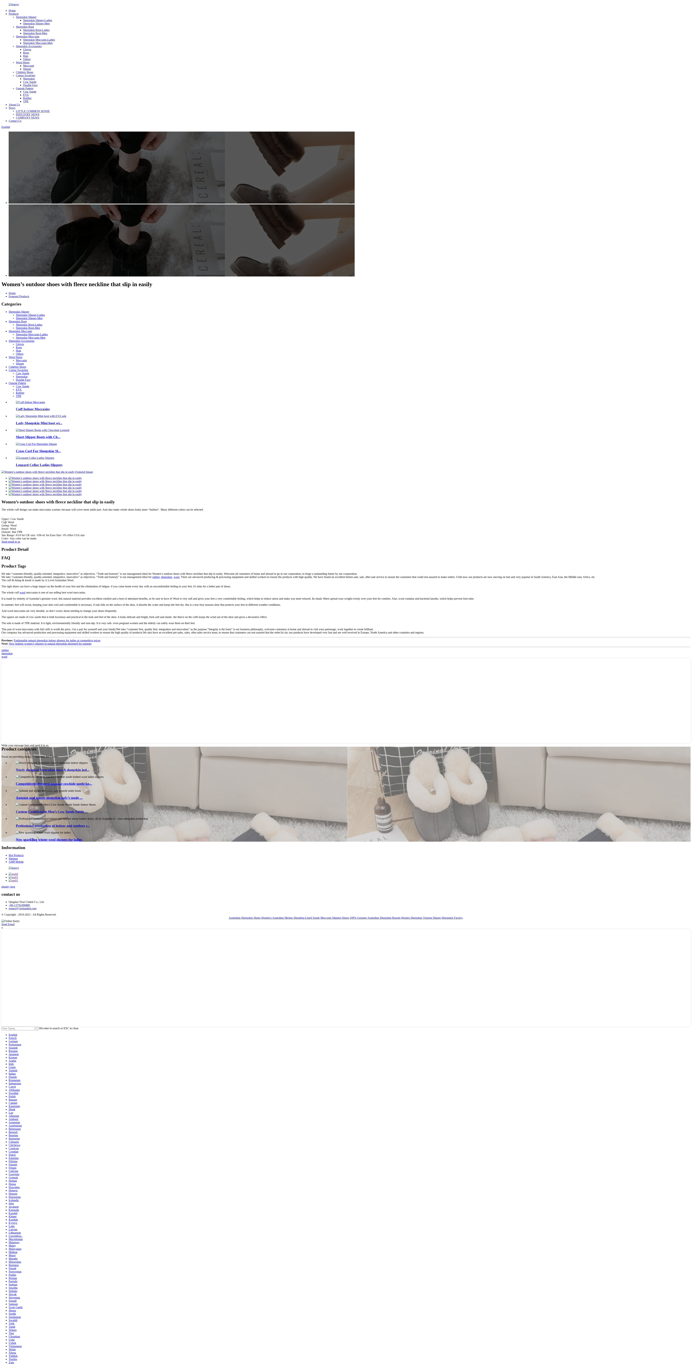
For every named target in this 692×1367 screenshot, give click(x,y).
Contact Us (15, 120)
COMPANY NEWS (27, 117)
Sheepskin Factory (452, 917)
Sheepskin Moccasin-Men (38, 43)
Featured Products (19, 296)
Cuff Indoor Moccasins (33, 409)
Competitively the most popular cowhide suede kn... (54, 784)
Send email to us (10, 541)
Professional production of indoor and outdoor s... (53, 826)
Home (12, 10)
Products (14, 13)
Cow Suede (29, 81)
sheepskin (166, 577)
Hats (25, 55)
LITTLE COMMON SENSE (33, 111)
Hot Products (16, 855)
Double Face (30, 85)
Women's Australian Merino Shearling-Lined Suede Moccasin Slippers (301, 917)
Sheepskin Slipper (26, 17)
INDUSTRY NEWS (27, 114)
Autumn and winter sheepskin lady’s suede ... (49, 798)
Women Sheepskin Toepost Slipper (421, 917)
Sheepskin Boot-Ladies (36, 30)
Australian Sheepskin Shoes (244, 917)
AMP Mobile (16, 861)
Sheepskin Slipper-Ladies (37, 20)
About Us (14, 104)
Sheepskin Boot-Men (35, 33)
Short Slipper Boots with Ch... (38, 437)
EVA (26, 94)
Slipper (27, 68)
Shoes (345, 917)
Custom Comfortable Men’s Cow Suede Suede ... (52, 812)
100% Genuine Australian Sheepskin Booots (375, 917)
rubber (155, 577)
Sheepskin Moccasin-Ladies (39, 39)
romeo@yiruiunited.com (22, 908)
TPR (25, 101)
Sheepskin (29, 78)
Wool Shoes (23, 62)
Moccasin (28, 65)
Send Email (8, 924)
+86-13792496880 (19, 905)
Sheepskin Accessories (29, 46)
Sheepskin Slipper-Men (36, 23)
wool (176, 577)
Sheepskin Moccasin (27, 36)
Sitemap (13, 858)
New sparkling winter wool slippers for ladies (49, 839)
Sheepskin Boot (25, 26)
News (12, 107)
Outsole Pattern (24, 88)
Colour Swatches (25, 75)
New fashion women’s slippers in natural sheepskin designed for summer (50, 643)
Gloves (27, 49)
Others (27, 59)
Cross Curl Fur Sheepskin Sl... (38, 451)
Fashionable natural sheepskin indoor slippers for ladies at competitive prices (57, 640)
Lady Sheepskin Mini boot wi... (39, 423)
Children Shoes (24, 72)
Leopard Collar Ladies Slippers (39, 465)
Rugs (26, 52)
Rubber (27, 98)
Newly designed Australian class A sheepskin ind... (52, 770)
